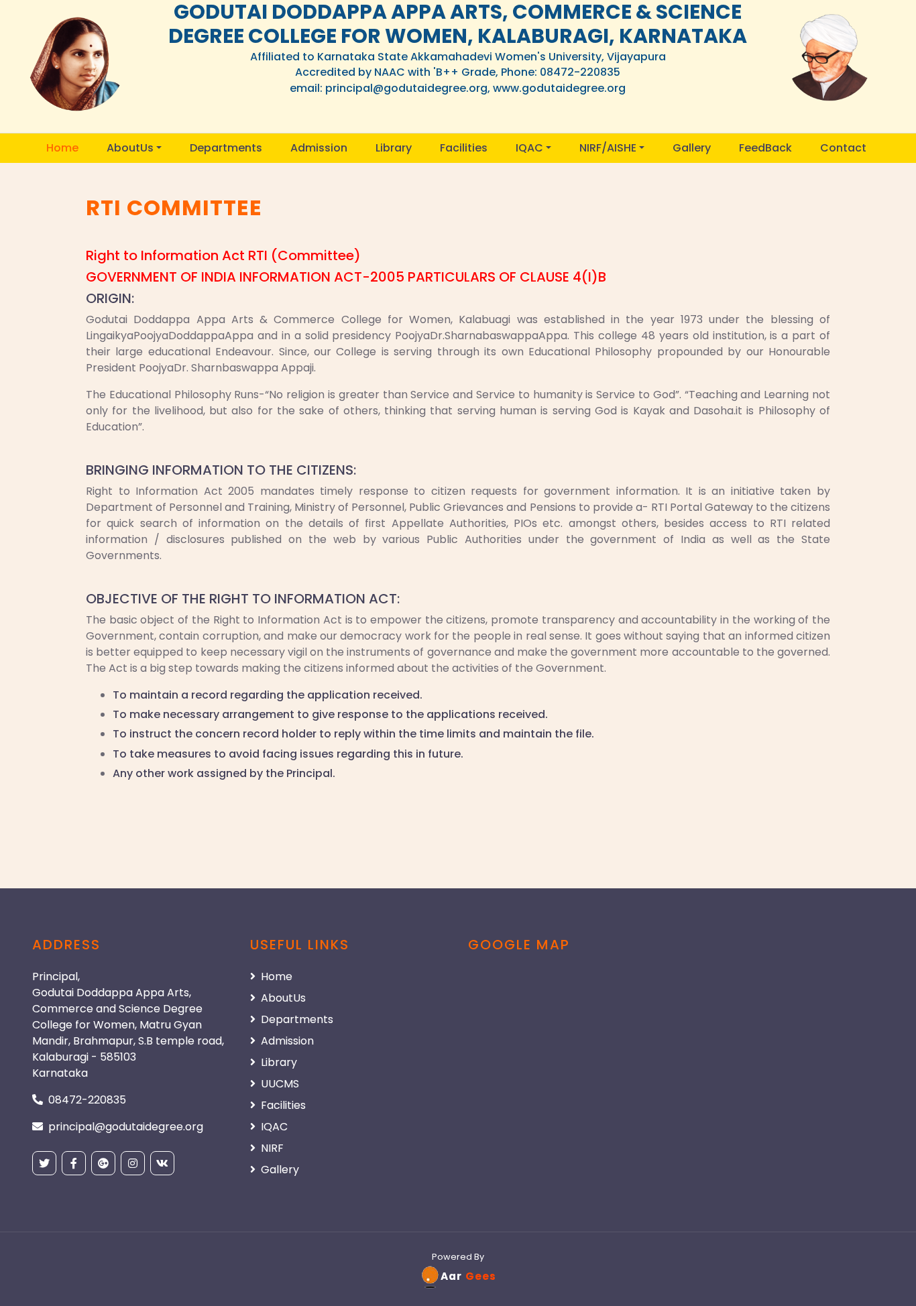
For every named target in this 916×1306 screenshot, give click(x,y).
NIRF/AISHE (607, 148)
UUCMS (280, 1083)
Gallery (692, 148)
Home (62, 148)
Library (394, 148)
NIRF (272, 1148)
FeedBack (765, 148)
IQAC (529, 148)
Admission (318, 148)
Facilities (464, 148)
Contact (843, 148)
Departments (226, 148)
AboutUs (130, 148)
